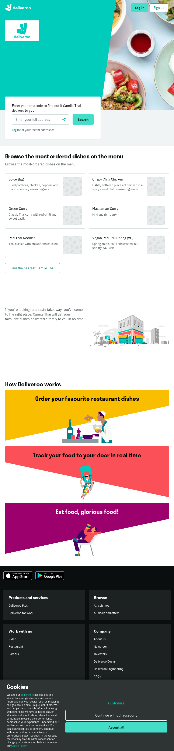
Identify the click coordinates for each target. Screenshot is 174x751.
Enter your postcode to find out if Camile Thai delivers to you (46, 108)
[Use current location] (64, 119)
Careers (13, 654)
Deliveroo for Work (20, 613)
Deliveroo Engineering (108, 669)
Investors (100, 654)
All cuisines (101, 605)
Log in (16, 130)
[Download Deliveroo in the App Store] (17, 575)
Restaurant (15, 647)
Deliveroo (18, 7)
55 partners (27, 694)
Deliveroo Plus (18, 605)
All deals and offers (106, 613)
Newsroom (101, 647)
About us (100, 639)
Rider (12, 639)
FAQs (97, 676)
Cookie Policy (19, 745)
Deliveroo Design (105, 661)
